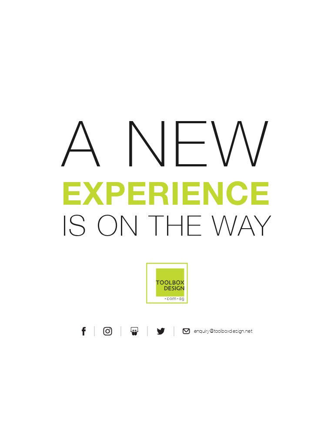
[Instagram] (107, 331)
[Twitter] (161, 331)
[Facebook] (84, 331)
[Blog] (134, 331)
